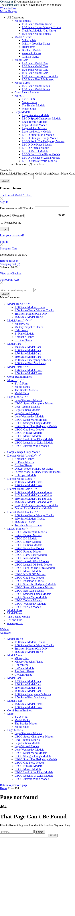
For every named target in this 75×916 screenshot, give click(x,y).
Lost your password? (12, 235)
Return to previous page (13, 785)
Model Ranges (8, 11)
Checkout (16, 273)
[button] (16, 195)
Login (4, 229)
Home (3, 788)
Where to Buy (8, 8)
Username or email (17, 208)
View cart (5, 273)
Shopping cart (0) (10, 264)
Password (12, 215)
